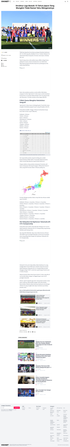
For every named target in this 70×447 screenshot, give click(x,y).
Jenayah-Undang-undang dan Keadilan (65, 417)
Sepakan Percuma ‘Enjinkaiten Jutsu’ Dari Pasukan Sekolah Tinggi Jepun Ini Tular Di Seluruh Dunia (44, 344)
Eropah (26, 1)
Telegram (10, 409)
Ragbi (58, 438)
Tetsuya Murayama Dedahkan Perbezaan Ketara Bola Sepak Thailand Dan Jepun (43, 356)
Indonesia (22, 1)
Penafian (23, 407)
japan (2, 63)
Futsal (51, 414)
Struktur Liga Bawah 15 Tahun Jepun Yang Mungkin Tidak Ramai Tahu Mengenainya (35, 6)
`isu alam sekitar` (51, 408)
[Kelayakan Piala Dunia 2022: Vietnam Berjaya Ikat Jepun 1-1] (26, 368)
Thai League (52, 440)
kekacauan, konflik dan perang (65, 421)
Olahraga (51, 429)
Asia (13, 1)
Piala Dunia (65, 433)
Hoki (57, 414)
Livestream (35, 1)
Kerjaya (23, 409)
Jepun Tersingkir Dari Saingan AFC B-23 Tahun (43, 390)
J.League (5, 52)
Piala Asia (51, 433)
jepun (2, 64)
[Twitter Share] (4, 60)
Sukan (51, 439)
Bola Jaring (65, 410)
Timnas (58, 440)
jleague (3, 65)
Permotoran (59, 429)
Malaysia (17, 1)
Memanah (65, 427)
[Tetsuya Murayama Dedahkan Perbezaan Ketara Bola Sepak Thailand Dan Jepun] (26, 357)
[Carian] (68, 1)
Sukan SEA (65, 439)
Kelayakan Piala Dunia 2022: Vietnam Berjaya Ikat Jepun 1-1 (43, 366)
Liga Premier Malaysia (65, 425)
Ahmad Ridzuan (4, 58)
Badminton (52, 410)
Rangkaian (40, 1)
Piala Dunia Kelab (52, 436)
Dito (38, 393)
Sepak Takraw (65, 438)
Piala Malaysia (65, 435)
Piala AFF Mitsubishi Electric (65, 430)
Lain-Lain (30, 1)
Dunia (58, 411)
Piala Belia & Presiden (59, 434)
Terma (30, 407)
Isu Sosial (51, 415)
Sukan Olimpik (59, 439)
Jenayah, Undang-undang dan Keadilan (52, 422)
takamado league (4, 66)
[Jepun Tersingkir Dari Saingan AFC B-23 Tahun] (26, 392)
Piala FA (58, 435)
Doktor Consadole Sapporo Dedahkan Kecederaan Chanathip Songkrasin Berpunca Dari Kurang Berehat (44, 379)
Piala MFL (51, 438)
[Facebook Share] (1, 60)
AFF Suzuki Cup (59, 407)
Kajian (58, 420)
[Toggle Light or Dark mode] (65, 1)
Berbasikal (58, 410)
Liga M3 (58, 424)
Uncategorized (65, 440)
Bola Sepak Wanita (52, 412)
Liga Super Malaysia (52, 428)
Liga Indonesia (52, 424)
